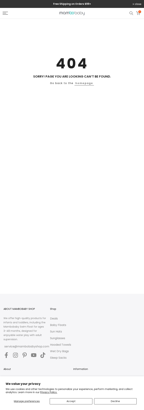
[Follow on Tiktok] (43, 355)
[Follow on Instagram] (15, 355)
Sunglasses (57, 338)
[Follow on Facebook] (6, 355)
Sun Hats (56, 332)
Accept (71, 401)
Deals (54, 319)
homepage (84, 83)
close (7, 4)
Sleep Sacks (58, 358)
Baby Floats (58, 325)
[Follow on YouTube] (34, 355)
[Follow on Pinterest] (24, 355)
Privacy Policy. (48, 392)
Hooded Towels (60, 345)
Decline (115, 401)
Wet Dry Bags (59, 351)
